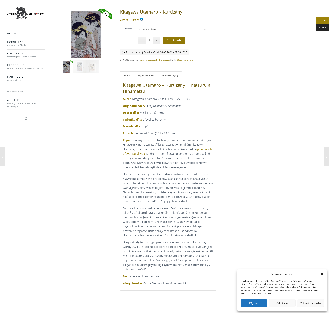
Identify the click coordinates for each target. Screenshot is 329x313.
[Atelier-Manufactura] (26, 13)
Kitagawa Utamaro (184, 59)
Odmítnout (282, 303)
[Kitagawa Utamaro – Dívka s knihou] (2, 156)
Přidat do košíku (173, 40)
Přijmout (254, 303)
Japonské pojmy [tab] (170, 75)
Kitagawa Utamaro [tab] (145, 75)
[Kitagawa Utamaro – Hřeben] (326, 156)
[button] (322, 274)
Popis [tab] (127, 75)
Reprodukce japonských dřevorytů (154, 59)
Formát (129, 28)
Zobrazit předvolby (310, 303)
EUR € (321, 27)
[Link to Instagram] (25, 118)
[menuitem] (26, 34)
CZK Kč (321, 20)
